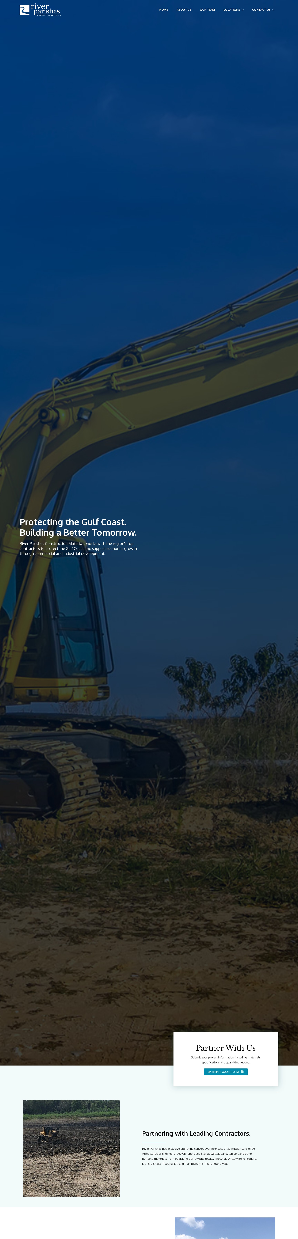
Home (163, 9)
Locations (231, 9)
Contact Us (261, 9)
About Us (184, 9)
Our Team (207, 9)
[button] (226, 1071)
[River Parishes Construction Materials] (40, 9)
